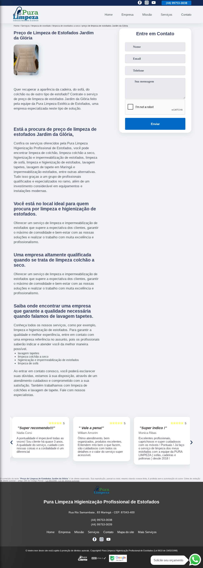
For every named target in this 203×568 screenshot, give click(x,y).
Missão (147, 14)
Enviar (155, 124)
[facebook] (140, 3)
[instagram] (147, 3)
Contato (186, 14)
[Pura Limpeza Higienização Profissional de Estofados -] (25, 21)
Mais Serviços (147, 532)
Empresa (127, 14)
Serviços (166, 14)
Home (109, 14)
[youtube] (154, 3)
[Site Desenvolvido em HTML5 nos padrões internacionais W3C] (98, 558)
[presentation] (11, 442)
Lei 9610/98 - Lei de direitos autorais (62, 481)
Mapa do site (125, 532)
